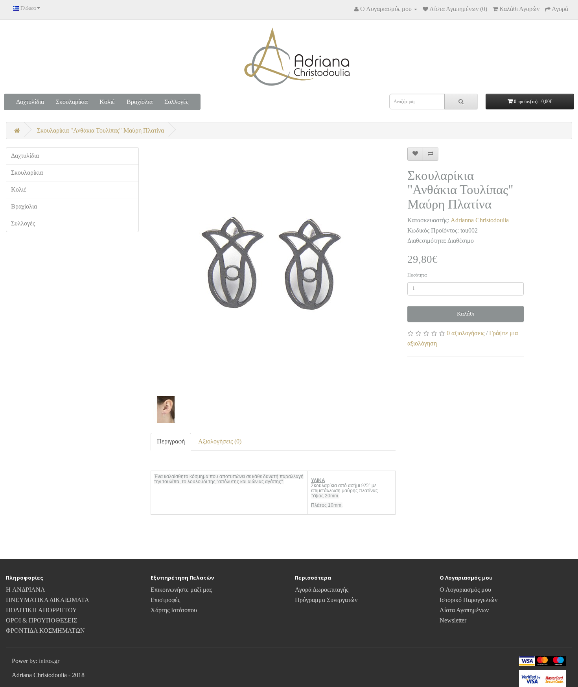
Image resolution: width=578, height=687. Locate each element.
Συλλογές (176, 101)
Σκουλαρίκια (72, 101)
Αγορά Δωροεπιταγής (321, 589)
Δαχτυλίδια (30, 101)
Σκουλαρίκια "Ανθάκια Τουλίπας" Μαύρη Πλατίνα (100, 130)
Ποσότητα (417, 275)
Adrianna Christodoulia (480, 220)
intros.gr (49, 660)
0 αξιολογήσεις (465, 333)
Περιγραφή (171, 441)
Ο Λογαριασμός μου (465, 589)
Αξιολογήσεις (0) (219, 441)
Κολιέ (107, 101)
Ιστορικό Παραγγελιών (468, 600)
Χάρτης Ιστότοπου (174, 610)
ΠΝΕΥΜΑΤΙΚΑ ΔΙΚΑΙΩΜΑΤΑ (47, 600)
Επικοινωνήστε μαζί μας (181, 589)
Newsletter (453, 620)
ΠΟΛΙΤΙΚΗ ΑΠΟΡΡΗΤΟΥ (41, 610)
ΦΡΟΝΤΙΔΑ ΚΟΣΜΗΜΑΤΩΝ (45, 630)
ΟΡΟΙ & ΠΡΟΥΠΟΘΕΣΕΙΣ (41, 620)
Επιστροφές (165, 600)
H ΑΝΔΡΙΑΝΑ (25, 589)
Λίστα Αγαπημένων (464, 610)
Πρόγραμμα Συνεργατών (326, 600)
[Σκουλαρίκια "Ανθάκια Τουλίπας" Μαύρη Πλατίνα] (273, 266)
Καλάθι (465, 313)
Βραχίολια (140, 101)
